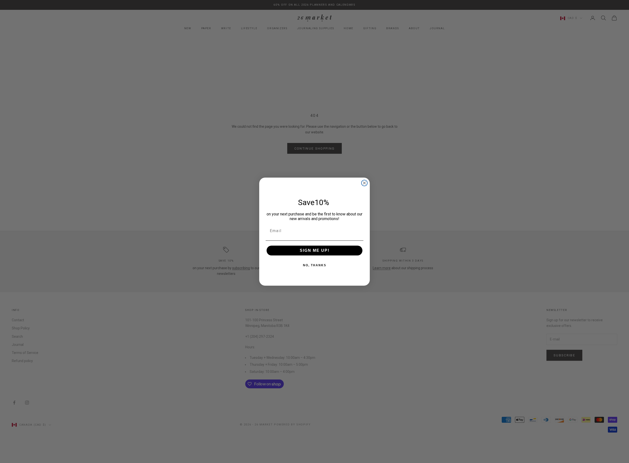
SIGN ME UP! (314, 250)
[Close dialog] (364, 183)
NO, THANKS (314, 265)
